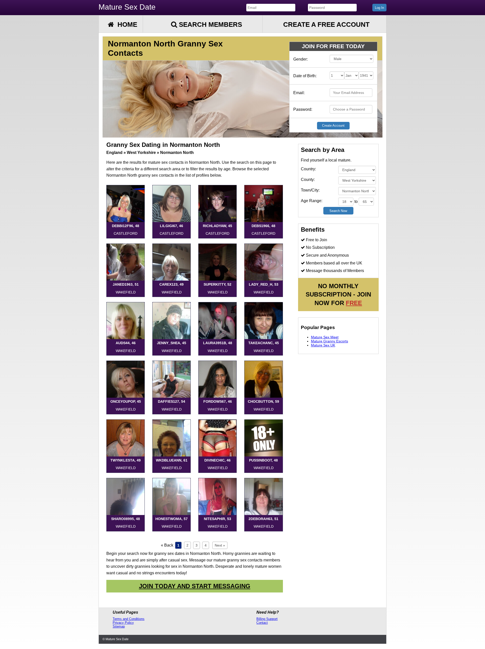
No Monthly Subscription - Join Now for (338, 294)
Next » (220, 545)
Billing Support (267, 619)
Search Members (209, 24)
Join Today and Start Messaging (194, 586)
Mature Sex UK (323, 345)
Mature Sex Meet (324, 337)
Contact (262, 623)
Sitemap (119, 626)
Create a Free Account (326, 24)
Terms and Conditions (128, 619)
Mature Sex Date (127, 7)
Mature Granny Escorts (329, 341)
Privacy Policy (123, 623)
